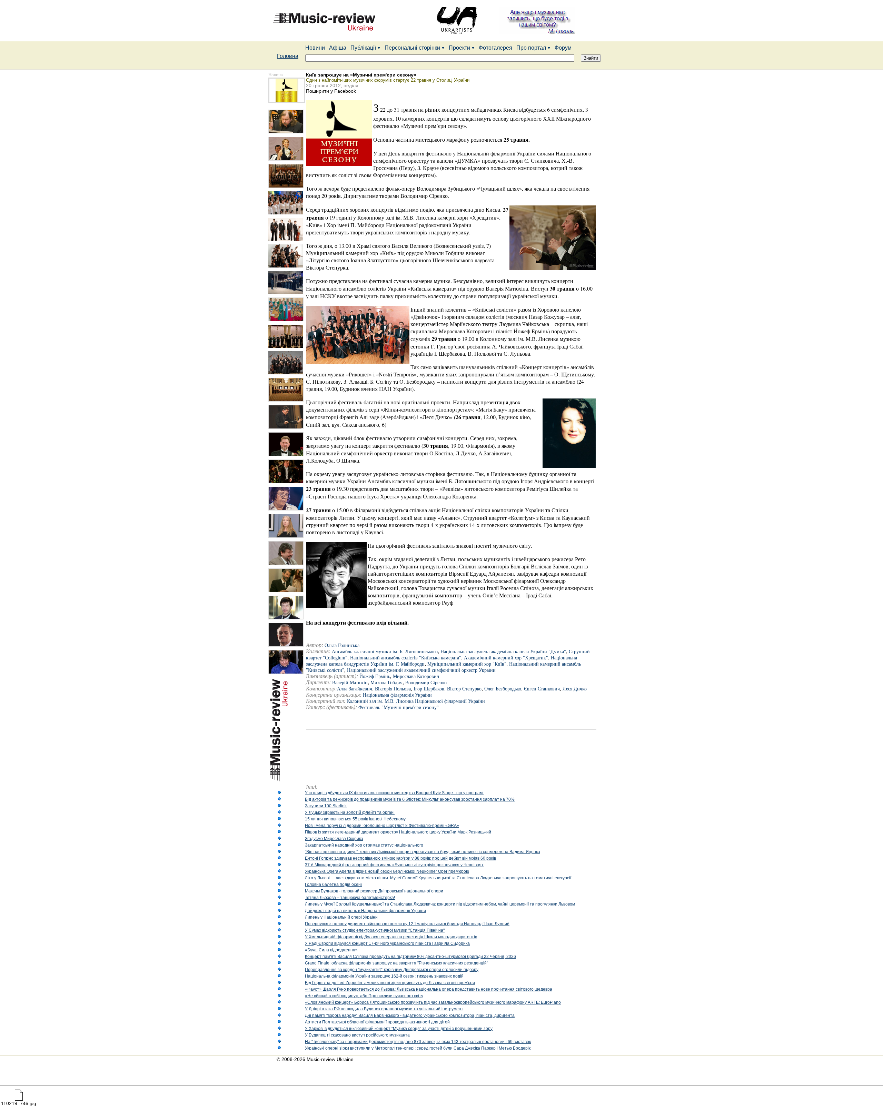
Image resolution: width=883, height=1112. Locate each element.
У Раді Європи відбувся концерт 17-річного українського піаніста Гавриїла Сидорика (387, 943)
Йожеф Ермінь (374, 676)
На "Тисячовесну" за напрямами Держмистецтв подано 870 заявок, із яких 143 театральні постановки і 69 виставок (418, 1041)
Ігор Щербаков (429, 688)
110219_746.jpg (18, 1103)
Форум (563, 48)
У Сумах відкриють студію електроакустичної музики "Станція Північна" (375, 930)
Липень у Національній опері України (341, 917)
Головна (287, 56)
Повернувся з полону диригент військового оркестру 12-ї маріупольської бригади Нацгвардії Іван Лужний (407, 923)
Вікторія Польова (393, 688)
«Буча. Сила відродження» (331, 950)
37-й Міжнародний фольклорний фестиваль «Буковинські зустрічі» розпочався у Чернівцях (394, 864)
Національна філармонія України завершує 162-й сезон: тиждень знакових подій (384, 976)
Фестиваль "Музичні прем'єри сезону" (398, 707)
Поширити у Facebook (331, 91)
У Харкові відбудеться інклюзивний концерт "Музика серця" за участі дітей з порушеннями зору (399, 1028)
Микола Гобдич (386, 682)
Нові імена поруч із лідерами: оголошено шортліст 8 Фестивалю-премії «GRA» (382, 825)
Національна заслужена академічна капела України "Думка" (503, 651)
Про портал (531, 48)
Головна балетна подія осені (333, 884)
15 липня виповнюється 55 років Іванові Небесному (355, 819)
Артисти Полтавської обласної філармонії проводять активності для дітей (377, 1022)
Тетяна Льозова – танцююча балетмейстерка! (350, 897)
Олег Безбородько (502, 688)
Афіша (337, 48)
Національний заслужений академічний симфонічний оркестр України (421, 670)
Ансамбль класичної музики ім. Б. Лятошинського (385, 651)
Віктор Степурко (464, 688)
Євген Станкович (542, 688)
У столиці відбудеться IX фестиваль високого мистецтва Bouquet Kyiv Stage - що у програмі (394, 792)
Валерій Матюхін (350, 682)
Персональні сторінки (413, 48)
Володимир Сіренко (426, 682)
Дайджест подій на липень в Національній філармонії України (365, 910)
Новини (315, 48)
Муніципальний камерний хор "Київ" (466, 664)
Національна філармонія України (397, 695)
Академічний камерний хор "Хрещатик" (506, 657)
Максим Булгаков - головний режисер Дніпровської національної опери (374, 891)
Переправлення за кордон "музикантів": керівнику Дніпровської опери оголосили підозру (391, 969)
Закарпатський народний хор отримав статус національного (364, 845)
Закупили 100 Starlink (326, 805)
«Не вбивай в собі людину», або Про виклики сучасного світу (364, 995)
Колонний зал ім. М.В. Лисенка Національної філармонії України (416, 701)
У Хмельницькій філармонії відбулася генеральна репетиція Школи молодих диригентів (391, 936)
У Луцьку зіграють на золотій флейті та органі (350, 812)
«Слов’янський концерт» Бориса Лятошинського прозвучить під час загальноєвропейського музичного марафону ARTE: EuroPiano (433, 1002)
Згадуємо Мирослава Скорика (334, 838)
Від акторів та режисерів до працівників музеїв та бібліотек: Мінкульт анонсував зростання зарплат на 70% (410, 799)
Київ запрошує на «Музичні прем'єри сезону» (361, 75)
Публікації (363, 48)
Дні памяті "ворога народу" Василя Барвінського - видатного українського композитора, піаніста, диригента (410, 1015)
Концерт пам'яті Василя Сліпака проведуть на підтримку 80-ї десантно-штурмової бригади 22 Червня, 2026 (410, 956)
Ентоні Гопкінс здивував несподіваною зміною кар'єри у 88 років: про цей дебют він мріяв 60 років (400, 858)
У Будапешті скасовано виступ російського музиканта (357, 1035)
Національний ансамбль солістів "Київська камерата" (405, 657)
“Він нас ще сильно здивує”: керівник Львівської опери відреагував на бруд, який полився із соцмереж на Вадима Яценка (422, 851)
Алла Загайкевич (354, 688)
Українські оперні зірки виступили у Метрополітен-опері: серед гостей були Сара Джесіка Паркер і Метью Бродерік (417, 1048)
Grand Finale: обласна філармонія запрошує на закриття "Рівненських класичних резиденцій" (396, 963)
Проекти (460, 48)
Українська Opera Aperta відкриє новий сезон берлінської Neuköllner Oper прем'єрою (387, 871)
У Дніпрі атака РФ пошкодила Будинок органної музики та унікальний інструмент (384, 1009)
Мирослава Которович (416, 676)
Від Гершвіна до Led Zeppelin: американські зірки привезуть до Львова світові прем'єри (390, 982)
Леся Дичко (575, 688)
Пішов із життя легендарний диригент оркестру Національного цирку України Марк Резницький (398, 832)
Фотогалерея (495, 48)
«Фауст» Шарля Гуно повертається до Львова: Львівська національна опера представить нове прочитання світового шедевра (428, 989)
